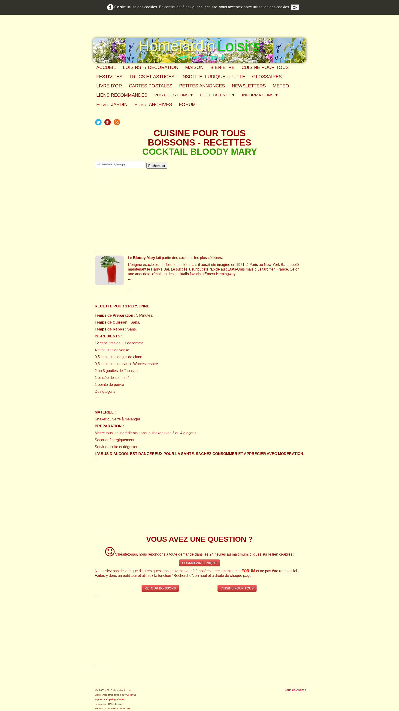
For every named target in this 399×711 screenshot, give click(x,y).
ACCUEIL (106, 67)
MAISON (194, 67)
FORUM (187, 104)
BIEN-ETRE (222, 67)
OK (295, 7)
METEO (281, 85)
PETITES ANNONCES (202, 85)
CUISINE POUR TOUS (265, 67)
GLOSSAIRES (267, 76)
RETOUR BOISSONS (160, 588)
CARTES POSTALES (150, 85)
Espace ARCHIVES (153, 104)
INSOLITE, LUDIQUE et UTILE (213, 76)
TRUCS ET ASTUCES (151, 76)
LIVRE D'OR (109, 85)
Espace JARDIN (111, 104)
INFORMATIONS (260, 95)
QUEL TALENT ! (217, 95)
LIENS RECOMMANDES (121, 95)
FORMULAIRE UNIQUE (199, 563)
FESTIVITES (109, 76)
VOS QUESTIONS (173, 95)
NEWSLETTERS (249, 85)
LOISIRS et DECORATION (150, 67)
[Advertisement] (199, 216)
